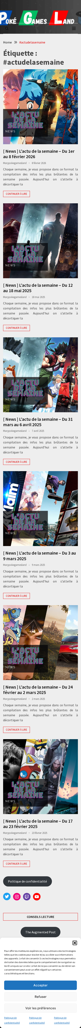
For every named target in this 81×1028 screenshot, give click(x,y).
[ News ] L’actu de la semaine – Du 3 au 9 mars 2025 (39, 555)
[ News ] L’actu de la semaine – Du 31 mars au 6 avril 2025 (38, 421)
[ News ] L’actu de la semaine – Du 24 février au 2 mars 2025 (38, 689)
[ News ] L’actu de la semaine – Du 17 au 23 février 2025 (38, 823)
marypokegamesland (15, 163)
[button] (75, 943)
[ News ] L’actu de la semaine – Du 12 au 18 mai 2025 (38, 287)
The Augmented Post (40, 932)
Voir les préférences (40, 1008)
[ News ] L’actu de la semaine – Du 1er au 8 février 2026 (39, 153)
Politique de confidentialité (27, 881)
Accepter (40, 985)
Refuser (41, 997)
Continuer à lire (16, 194)
